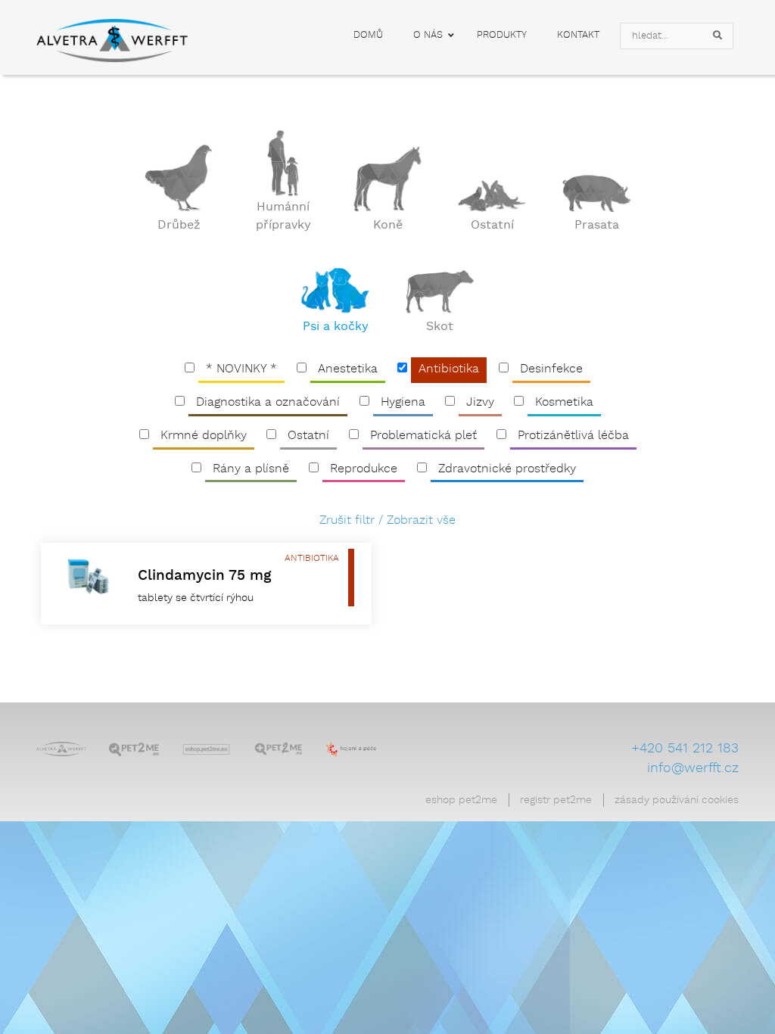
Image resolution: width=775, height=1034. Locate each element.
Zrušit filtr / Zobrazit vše (387, 520)
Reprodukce (363, 469)
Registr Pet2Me (556, 800)
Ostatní (492, 225)
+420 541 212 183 (685, 748)
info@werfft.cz (693, 768)
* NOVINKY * (241, 369)
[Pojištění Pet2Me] (278, 748)
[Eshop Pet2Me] (207, 748)
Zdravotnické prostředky (507, 469)
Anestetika (348, 369)
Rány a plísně (251, 469)
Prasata (596, 225)
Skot (439, 327)
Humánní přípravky (283, 216)
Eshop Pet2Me (461, 800)
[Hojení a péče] (351, 748)
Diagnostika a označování (268, 402)
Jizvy (480, 402)
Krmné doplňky (203, 436)
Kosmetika (564, 402)
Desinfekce (551, 369)
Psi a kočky (336, 327)
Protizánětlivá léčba (573, 436)
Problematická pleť (423, 436)
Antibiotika (449, 369)
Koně (388, 225)
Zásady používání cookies (677, 800)
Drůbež (179, 225)
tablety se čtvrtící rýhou (196, 598)
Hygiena (403, 402)
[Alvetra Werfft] (61, 748)
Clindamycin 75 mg (205, 575)
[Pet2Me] (134, 748)
